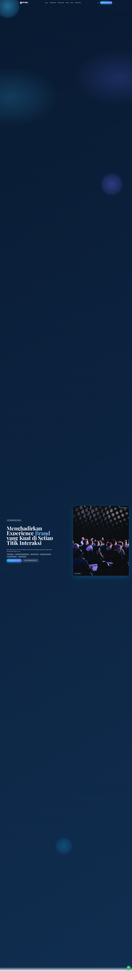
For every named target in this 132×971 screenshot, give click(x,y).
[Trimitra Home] (24, 2)
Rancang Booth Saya (14, 560)
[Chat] (98, 3)
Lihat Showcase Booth (30, 560)
